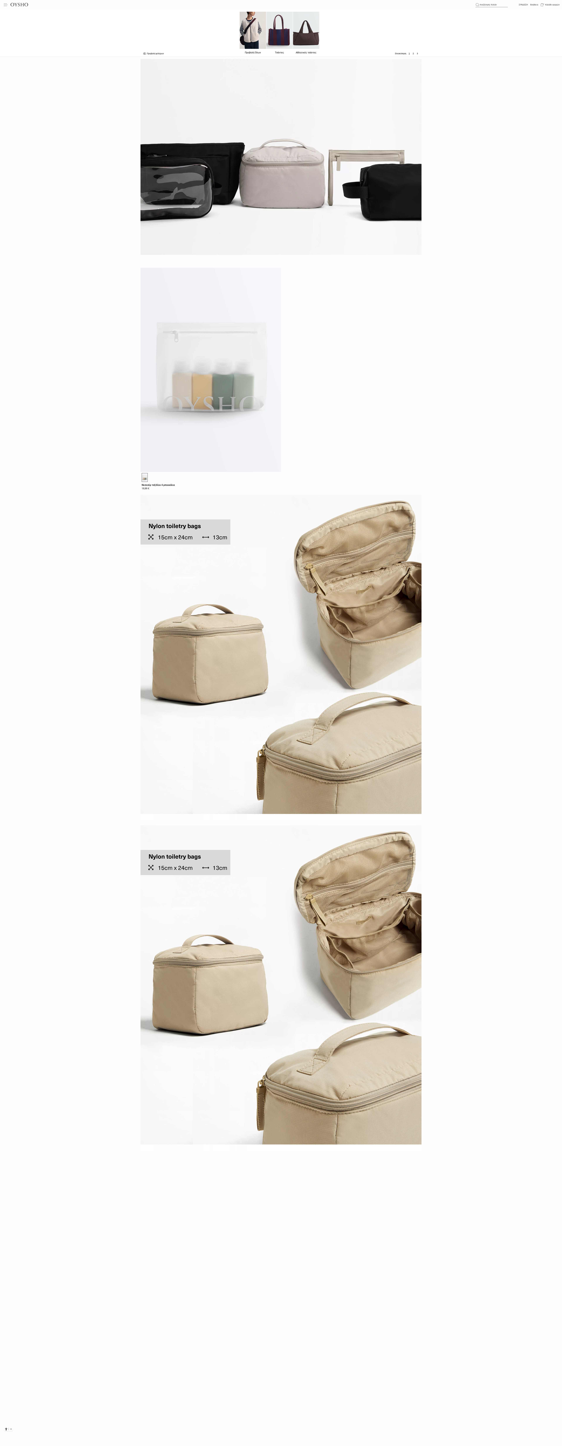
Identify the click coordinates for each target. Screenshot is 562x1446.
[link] (523, 4)
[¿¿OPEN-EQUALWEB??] (8, 1429)
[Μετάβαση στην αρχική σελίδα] (19, 4)
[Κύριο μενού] (6, 4)
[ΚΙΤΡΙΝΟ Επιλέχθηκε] (145, 477)
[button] (550, 5)
